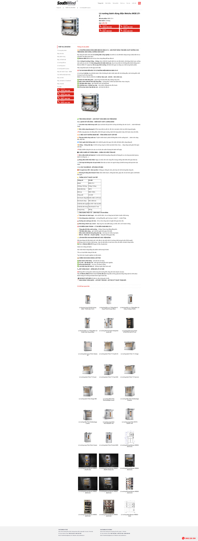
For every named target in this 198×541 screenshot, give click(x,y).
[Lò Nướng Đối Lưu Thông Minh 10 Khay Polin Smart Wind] (88, 334)
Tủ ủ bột (59, 86)
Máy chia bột (60, 83)
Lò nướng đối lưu (61, 62)
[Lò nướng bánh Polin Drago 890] (88, 402)
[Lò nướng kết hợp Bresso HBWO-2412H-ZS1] (88, 471)
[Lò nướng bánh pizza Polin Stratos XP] (88, 357)
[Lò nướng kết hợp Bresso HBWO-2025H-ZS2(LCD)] (109, 471)
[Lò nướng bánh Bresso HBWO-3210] (130, 517)
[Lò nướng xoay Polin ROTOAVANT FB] (109, 425)
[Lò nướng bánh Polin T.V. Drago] (130, 357)
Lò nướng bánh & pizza (85, 7)
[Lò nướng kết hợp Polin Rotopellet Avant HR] (109, 334)
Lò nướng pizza (61, 65)
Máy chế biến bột (61, 59)
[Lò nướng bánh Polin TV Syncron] (130, 379)
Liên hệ (134, 3)
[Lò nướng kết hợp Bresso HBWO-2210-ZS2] (109, 517)
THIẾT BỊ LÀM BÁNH (70, 7)
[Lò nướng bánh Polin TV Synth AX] (109, 357)
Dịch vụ (122, 3)
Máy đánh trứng (61, 56)
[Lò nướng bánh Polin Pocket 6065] (109, 448)
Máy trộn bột (60, 53)
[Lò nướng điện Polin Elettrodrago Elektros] (130, 402)
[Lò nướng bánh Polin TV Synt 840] (109, 379)
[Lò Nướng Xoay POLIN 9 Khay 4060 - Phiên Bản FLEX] (88, 310)
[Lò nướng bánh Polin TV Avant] (88, 379)
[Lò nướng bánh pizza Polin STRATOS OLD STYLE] (130, 334)
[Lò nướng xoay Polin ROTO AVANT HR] (130, 425)
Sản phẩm (115, 3)
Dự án (128, 3)
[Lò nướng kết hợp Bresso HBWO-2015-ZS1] (130, 448)
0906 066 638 (107, 27)
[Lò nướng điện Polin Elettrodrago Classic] (88, 425)
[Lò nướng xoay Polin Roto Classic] (88, 448)
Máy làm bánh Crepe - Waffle (64, 71)
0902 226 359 (128, 31)
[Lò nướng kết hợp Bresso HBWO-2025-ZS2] (88, 517)
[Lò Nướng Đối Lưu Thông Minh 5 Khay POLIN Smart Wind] (109, 310)
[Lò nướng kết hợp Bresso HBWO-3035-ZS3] (88, 494)
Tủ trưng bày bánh (62, 50)
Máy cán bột (60, 77)
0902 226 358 (128, 27)
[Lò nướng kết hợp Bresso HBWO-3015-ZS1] (130, 471)
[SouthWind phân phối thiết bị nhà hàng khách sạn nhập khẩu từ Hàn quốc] (67, 5)
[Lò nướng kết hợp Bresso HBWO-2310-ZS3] (130, 494)
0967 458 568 (107, 31)
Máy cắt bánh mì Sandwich (64, 80)
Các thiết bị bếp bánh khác (64, 74)
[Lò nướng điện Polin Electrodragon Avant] (109, 402)
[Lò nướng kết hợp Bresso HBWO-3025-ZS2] (109, 494)
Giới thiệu (108, 3)
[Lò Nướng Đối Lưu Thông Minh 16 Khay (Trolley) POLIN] (130, 310)
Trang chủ (100, 3)
